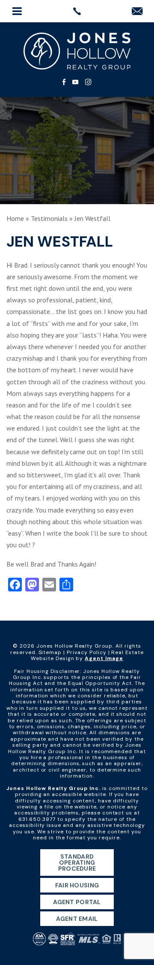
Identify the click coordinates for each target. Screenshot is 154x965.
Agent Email (77, 919)
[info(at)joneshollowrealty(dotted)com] (137, 12)
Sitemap (50, 652)
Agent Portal (77, 902)
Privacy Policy (86, 652)
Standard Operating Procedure (77, 862)
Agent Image (104, 658)
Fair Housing (77, 885)
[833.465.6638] (77, 11)
